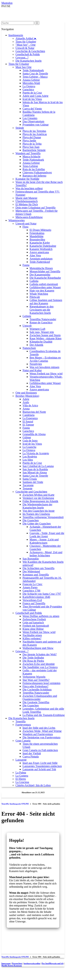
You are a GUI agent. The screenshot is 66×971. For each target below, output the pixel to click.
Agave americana (39, 252)
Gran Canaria (22, 740)
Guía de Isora (30, 440)
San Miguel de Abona (35, 472)
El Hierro (20, 778)
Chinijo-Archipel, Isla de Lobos (33, 785)
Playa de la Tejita (32, 143)
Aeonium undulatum (41, 258)
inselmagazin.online (32, 963)
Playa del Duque (32, 137)
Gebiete (27, 316)
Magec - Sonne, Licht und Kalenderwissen (44, 541)
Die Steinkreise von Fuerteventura (41, 737)
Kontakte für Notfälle (27, 178)
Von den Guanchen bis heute (39, 510)
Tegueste (27, 488)
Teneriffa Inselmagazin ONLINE (15, 804)
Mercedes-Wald (31, 83)
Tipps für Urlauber (25, 41)
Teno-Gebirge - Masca (35, 76)
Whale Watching (39, 293)
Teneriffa (20, 721)
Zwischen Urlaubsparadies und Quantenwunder (40, 697)
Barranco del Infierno (34, 175)
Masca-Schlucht (31, 156)
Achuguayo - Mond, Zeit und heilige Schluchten (46, 554)
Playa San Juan (31, 146)
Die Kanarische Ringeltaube (45, 277)
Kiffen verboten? (32, 638)
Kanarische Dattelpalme (43, 245)
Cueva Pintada (31, 756)
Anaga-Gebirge (31, 79)
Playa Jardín (29, 140)
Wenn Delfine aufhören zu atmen (41, 616)
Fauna (26, 265)
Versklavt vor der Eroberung (38, 498)
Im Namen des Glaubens (36, 513)
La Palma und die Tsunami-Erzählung (44, 715)
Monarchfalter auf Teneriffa (45, 271)
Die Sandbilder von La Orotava (40, 667)
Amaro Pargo (30, 587)
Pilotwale (35, 296)
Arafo (26, 402)
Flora (25, 226)
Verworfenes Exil (32, 600)
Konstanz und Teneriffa (36, 574)
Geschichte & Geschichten (30, 51)
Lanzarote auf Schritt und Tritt (39, 769)
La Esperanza (30, 418)
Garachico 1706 (31, 590)
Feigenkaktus (37, 233)
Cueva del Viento (32, 108)
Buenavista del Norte (34, 411)
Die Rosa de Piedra (33, 660)
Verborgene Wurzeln (34, 676)
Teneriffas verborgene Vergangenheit (43, 517)
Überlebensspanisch (26, 201)
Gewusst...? (22, 57)
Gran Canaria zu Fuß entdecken (40, 750)
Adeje (26, 399)
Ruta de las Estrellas (34, 169)
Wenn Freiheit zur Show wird (46, 373)
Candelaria (28, 415)
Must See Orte (23, 67)
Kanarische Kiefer (40, 242)
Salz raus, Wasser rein (42, 332)
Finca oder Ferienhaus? (35, 686)
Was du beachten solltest (29, 188)
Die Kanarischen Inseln (28, 60)
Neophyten (36, 363)
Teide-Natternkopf (40, 261)
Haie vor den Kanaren (42, 290)
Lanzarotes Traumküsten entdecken (42, 766)
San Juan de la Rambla (35, 469)
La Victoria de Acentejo (36, 453)
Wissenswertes (16, 220)
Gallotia (34, 280)
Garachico (28, 89)
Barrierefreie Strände (34, 150)
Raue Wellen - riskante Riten (45, 338)
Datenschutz (17, 963)
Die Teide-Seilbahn (33, 657)
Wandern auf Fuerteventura (38, 734)
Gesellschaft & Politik (27, 54)
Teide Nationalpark (33, 70)
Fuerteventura (23, 724)
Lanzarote (21, 759)
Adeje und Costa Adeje (35, 95)
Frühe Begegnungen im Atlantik (40, 501)
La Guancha (29, 446)
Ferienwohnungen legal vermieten (41, 683)
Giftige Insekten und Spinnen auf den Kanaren (46, 302)
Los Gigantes (30, 118)
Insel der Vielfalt (32, 753)
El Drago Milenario (40, 229)
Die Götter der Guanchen (37, 523)
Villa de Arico (30, 405)
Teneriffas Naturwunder (43, 319)
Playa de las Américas (35, 134)
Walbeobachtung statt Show (38, 648)
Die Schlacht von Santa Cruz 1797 (42, 593)
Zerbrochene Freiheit (34, 619)
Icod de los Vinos (32, 99)
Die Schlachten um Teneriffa (38, 568)
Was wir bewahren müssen (44, 367)
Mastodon (6, 2)
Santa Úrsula (30, 478)
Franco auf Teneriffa (34, 603)
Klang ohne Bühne (33, 628)
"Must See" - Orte (25, 44)
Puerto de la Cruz (32, 92)
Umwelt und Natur (25, 223)
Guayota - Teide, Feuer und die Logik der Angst (47, 535)
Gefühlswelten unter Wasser (45, 287)
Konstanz (11, 965)
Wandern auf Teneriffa (27, 153)
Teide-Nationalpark (33, 159)
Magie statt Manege (26, 197)
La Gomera (21, 775)
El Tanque (28, 424)
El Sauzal (28, 421)
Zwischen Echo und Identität (39, 663)
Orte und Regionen (26, 392)
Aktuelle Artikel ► (26, 38)
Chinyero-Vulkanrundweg (37, 172)
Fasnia (26, 427)
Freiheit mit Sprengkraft (36, 625)
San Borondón (31, 558)
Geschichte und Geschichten (31, 491)
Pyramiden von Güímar (36, 124)
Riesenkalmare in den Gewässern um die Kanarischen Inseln (42, 309)
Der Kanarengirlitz (40, 274)
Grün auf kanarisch (33, 622)
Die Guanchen (31, 520)
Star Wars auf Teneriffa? (36, 679)
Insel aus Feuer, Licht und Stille (40, 762)
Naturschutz (29, 347)
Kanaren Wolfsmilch (41, 249)
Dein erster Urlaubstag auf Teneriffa (35, 207)
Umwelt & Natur (24, 47)
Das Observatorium (33, 121)
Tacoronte (28, 485)
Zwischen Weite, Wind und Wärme (42, 731)
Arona (26, 408)
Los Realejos (30, 456)
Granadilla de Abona (34, 434)
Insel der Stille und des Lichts (39, 727)
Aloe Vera (35, 255)
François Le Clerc (32, 584)
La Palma (20, 772)
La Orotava (29, 86)
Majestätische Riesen (41, 268)
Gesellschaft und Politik (28, 612)
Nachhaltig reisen (32, 635)
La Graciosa (22, 782)
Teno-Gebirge (30, 166)
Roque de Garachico (41, 322)
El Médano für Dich (26, 204)
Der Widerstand (31, 571)
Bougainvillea (37, 239)
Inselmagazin (15, 35)
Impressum (6, 963)
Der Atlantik (36, 344)
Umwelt (27, 325)
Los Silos (28, 459)
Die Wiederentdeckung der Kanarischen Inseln (37, 506)
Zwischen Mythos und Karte (38, 494)
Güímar (27, 437)
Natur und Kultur (32, 370)
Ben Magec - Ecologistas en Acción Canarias (45, 359)
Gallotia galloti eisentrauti (44, 284)
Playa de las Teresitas (34, 130)
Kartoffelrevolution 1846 (36, 596)
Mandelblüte (36, 236)
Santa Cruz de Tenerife (35, 73)
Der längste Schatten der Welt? (40, 654)
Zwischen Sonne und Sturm (45, 335)
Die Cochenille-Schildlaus (37, 689)
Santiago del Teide (33, 482)
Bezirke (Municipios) (27, 395)
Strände (19, 127)
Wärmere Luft (37, 328)
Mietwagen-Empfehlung (29, 217)
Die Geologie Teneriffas (36, 702)
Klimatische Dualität (41, 341)
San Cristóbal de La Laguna (38, 466)
